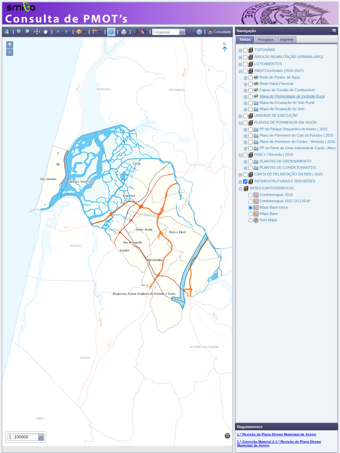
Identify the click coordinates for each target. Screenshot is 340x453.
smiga (22, 5)
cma (288, 5)
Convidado (222, 32)
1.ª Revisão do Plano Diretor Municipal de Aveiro (276, 434)
